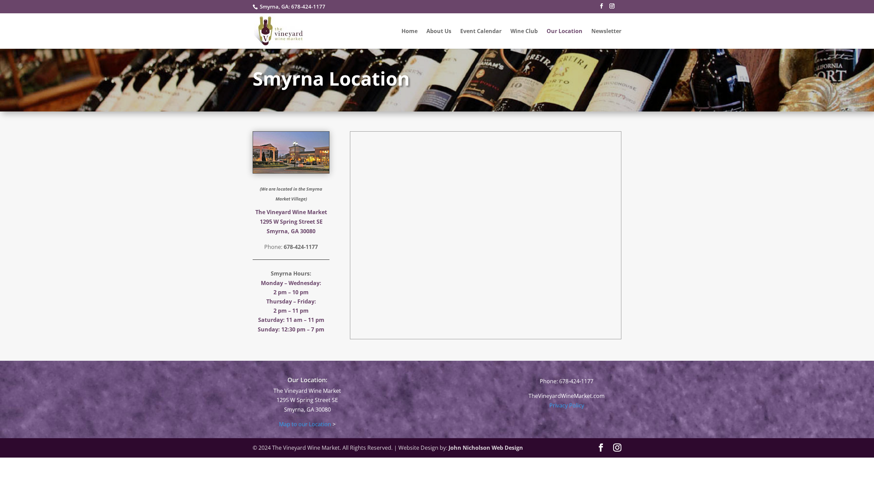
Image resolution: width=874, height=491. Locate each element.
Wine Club (524, 32)
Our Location (564, 32)
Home (409, 32)
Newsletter (606, 32)
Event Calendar (481, 32)
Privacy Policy (566, 405)
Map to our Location (305, 424)
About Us (438, 32)
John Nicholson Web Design (486, 447)
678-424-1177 (308, 6)
